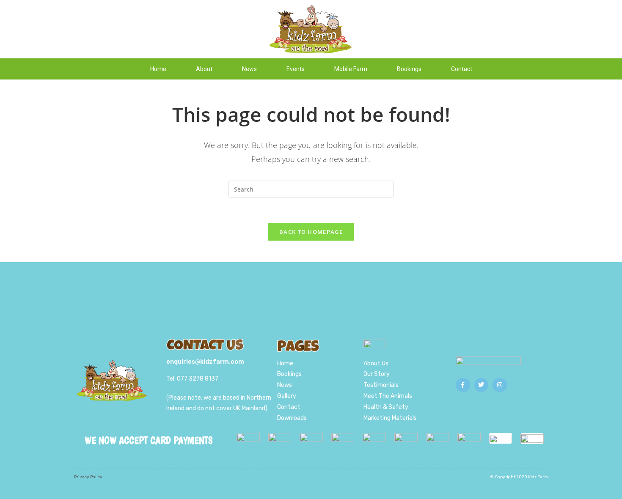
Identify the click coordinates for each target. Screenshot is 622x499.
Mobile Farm (350, 69)
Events (295, 69)
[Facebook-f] (463, 385)
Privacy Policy (88, 477)
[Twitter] (481, 385)
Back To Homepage (311, 232)
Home (158, 69)
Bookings (409, 69)
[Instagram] (500, 385)
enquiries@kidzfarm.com (205, 361)
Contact (461, 69)
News (249, 69)
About (204, 69)
